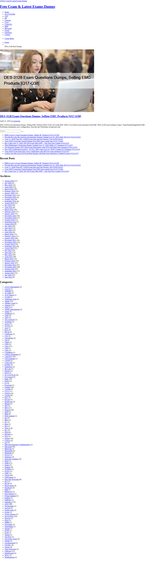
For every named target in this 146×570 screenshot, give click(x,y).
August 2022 (9, 273)
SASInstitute (9, 506)
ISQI (6, 432)
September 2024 (10, 222)
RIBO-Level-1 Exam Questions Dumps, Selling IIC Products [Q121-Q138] (32, 135)
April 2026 (8, 187)
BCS (6, 330)
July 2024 (8, 226)
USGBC (8, 545)
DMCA (59, 563)
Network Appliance (12, 459)
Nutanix (7, 467)
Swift (6, 533)
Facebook (8, 385)
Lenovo (7, 440)
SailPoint (8, 500)
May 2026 (8, 185)
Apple (7, 311)
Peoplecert (8, 488)
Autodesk (8, 322)
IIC (6, 422)
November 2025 (10, 197)
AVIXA (7, 326)
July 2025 (8, 205)
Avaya (7, 324)
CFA (6, 336)
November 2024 (10, 218)
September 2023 (10, 246)
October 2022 (9, 269)
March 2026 (9, 189)
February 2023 (10, 261)
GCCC (7, 391)
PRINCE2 (8, 492)
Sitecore (7, 518)
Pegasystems (9, 486)
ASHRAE (8, 313)
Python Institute (10, 496)
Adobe (7, 301)
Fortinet (7, 387)
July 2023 (8, 251)
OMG (7, 473)
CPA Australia (10, 359)
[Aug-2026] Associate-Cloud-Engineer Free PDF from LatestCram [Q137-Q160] (34, 141)
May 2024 (8, 230)
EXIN (7, 381)
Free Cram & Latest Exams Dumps (27, 6)
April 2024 (8, 232)
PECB (7, 484)
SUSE (7, 531)
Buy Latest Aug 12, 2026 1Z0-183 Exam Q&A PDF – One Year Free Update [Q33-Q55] (37, 143)
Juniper (7, 438)
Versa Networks (10, 549)
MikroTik (8, 449)
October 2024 (9, 220)
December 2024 (10, 216)
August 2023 (9, 248)
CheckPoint (9, 338)
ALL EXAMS (10, 14)
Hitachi (7, 404)
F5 (6, 383)
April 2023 (8, 257)
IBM (6, 26)
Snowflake (8, 524)
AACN (7, 289)
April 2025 (8, 208)
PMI (6, 490)
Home (7, 12)
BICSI (7, 332)
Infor (6, 424)
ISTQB (7, 434)
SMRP (7, 522)
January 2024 (9, 238)
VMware (8, 551)
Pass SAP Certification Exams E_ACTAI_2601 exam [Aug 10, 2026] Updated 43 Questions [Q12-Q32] (42, 149)
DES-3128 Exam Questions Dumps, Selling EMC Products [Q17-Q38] (40, 116)
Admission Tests (10, 299)
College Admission (11, 354)
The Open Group (11, 539)
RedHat (7, 498)
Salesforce (8, 33)
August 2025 (9, 203)
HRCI (7, 408)
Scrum (7, 512)
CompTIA (8, 24)
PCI (6, 481)
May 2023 (8, 255)
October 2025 (9, 199)
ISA (6, 426)
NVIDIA (8, 469)
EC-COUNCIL (10, 375)
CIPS (6, 344)
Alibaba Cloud (10, 303)
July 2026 (8, 183)
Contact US (85, 563)
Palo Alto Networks (12, 479)
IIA (6, 418)
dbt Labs (8, 369)
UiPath (7, 541)
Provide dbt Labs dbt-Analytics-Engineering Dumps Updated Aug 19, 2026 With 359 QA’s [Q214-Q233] (43, 137)
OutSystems (9, 477)
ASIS (7, 316)
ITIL (6, 436)
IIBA (6, 420)
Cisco (7, 22)
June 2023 (8, 253)
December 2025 (10, 195)
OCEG (7, 471)
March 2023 (9, 259)
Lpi (6, 443)
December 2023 (10, 240)
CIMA (7, 342)
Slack (7, 520)
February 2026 (10, 191)
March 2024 (9, 234)
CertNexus (8, 334)
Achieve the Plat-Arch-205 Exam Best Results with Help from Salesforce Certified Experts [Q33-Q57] (42, 153)
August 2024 (9, 224)
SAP (6, 16)
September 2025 (10, 201)
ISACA (7, 428)
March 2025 (9, 210)
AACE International (12, 287)
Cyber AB (8, 363)
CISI (6, 348)
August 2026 (9, 181)
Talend (7, 535)
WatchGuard (9, 553)
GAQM (7, 389)
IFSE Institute (9, 416)
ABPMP (8, 291)
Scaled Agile (9, 510)
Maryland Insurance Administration (17, 445)
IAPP (6, 412)
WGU (7, 555)
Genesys (8, 393)
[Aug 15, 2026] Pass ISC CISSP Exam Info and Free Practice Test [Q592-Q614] (34, 139)
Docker (7, 371)
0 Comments (15, 121)
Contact (7, 35)
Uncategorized (10, 543)
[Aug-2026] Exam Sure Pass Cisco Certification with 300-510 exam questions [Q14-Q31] (37, 151)
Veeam (7, 547)
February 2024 (10, 236)
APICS (7, 307)
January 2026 (9, 193)
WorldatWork (9, 557)
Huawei (7, 410)
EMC (7, 379)
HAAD (7, 400)
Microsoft (8, 28)
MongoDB (8, 451)
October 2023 (9, 244)
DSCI (7, 373)
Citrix (7, 350)
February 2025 (10, 212)
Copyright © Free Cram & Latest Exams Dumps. (73, 566)
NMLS (7, 463)
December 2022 (10, 265)
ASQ (6, 318)
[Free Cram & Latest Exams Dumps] (13, 1)
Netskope (8, 457)
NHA (7, 461)
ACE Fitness (9, 295)
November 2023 (10, 242)
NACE (7, 455)
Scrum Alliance (10, 514)
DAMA (7, 365)
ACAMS (8, 293)
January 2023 (9, 263)
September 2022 (10, 271)
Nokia (7, 465)
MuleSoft (8, 453)
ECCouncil (9, 377)
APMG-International (12, 309)
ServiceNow (9, 516)
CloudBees (9, 352)
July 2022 (8, 275)
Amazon (8, 20)
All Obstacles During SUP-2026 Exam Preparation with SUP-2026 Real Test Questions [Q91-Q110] (41, 147)
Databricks (8, 367)
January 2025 (9, 214)
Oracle (7, 31)
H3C (6, 397)
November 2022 (10, 267)
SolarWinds (9, 527)
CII (6, 340)
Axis (6, 328)
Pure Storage (9, 494)
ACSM (7, 297)
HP (6, 18)
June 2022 (8, 277)
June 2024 (8, 228)
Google (7, 395)
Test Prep (8, 537)
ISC (6, 430)
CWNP (7, 361)
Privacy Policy (71, 563)
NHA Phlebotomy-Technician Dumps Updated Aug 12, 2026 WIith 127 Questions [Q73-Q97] (39, 145)
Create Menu (9, 38)
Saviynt (7, 508)
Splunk (7, 529)
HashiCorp (8, 402)
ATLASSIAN (10, 320)
